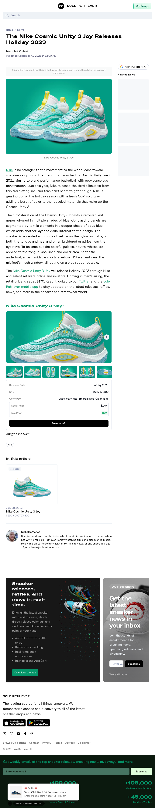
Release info (59, 423)
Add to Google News (135, 66)
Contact (34, 742)
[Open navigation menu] (7, 6)
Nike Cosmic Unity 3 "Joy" (35, 306)
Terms (58, 742)
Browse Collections (14, 742)
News (20, 29)
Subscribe (134, 663)
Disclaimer (84, 742)
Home (9, 29)
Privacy (46, 742)
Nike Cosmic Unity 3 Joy (31, 271)
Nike (9, 170)
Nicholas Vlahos (17, 51)
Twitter (84, 281)
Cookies (70, 742)
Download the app (25, 672)
